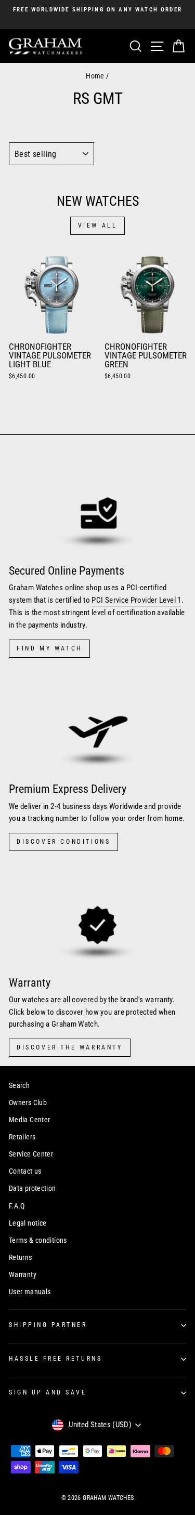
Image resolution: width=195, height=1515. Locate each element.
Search (19, 1085)
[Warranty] (97, 917)
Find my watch (49, 648)
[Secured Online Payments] (97, 505)
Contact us (25, 1171)
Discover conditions (63, 841)
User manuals (29, 1291)
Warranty (22, 1274)
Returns (20, 1257)
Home (95, 76)
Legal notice (27, 1223)
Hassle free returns (55, 1358)
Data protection (32, 1188)
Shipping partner (48, 1324)
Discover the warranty (70, 1047)
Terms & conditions (38, 1240)
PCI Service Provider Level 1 (136, 600)
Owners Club (28, 1102)
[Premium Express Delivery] (97, 724)
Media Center (29, 1119)
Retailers (22, 1137)
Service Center (31, 1154)
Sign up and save (48, 1392)
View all (98, 225)
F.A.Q (17, 1206)
